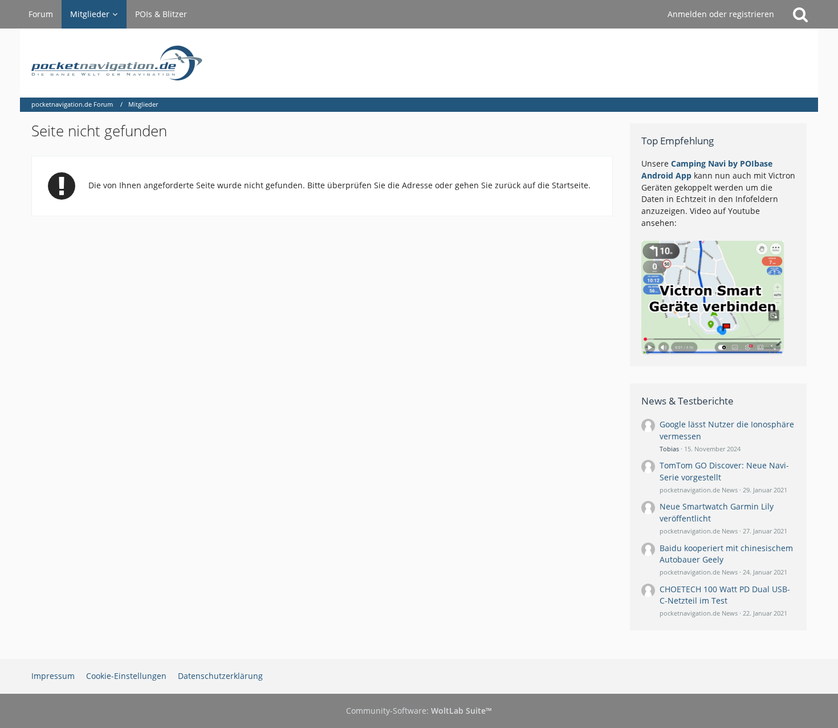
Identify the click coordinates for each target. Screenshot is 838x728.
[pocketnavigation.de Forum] (419, 63)
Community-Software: (419, 710)
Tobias (669, 448)
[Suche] (800, 14)
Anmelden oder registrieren (721, 14)
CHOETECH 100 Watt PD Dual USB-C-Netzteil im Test (725, 595)
